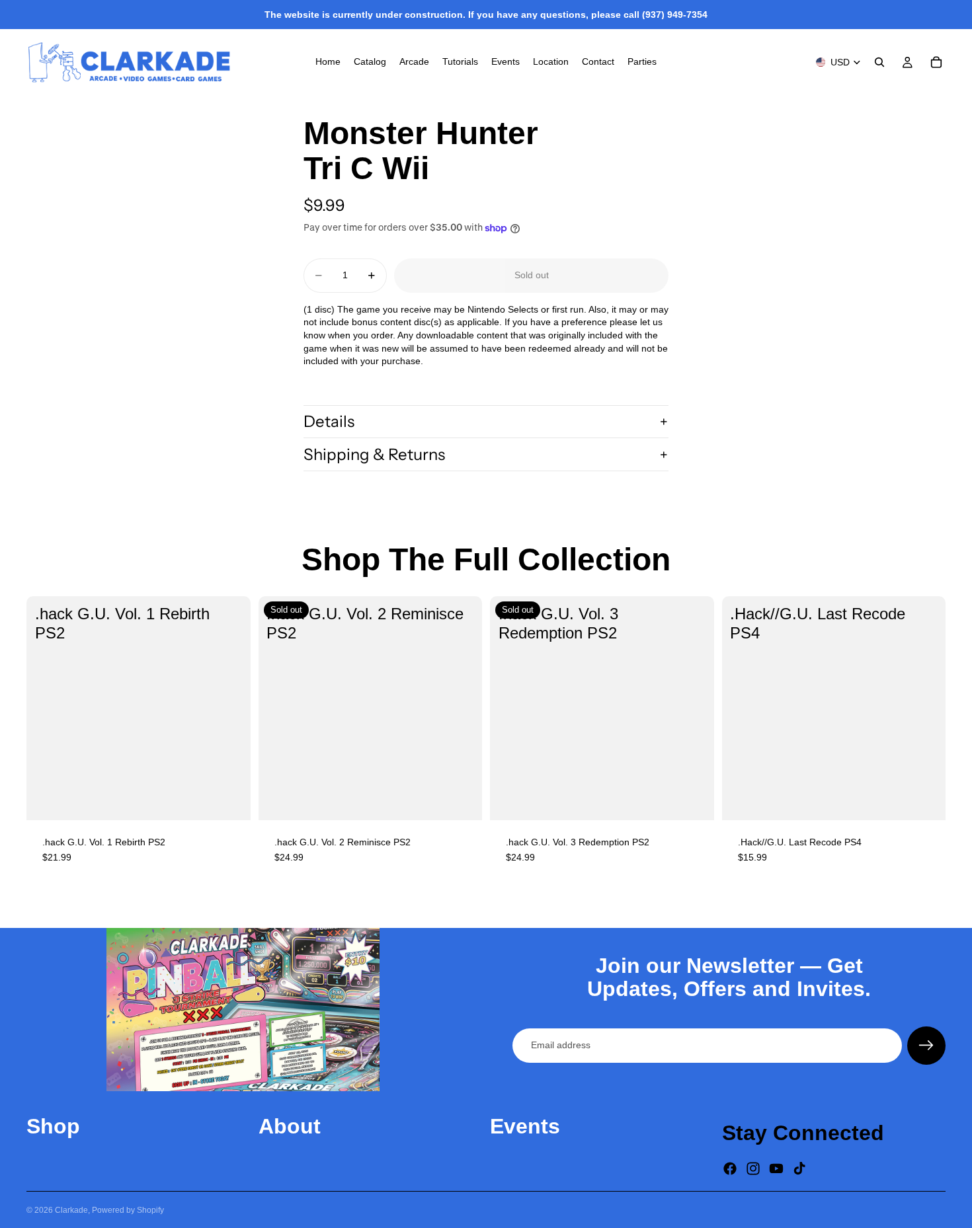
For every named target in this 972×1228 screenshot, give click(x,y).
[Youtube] (776, 1168)
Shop (53, 1126)
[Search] (879, 62)
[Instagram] (753, 1168)
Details (329, 421)
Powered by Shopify (128, 1210)
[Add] (230, 800)
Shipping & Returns (374, 454)
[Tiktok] (799, 1168)
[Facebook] (730, 1168)
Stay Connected (803, 1133)
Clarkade (71, 1210)
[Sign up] (926, 1045)
